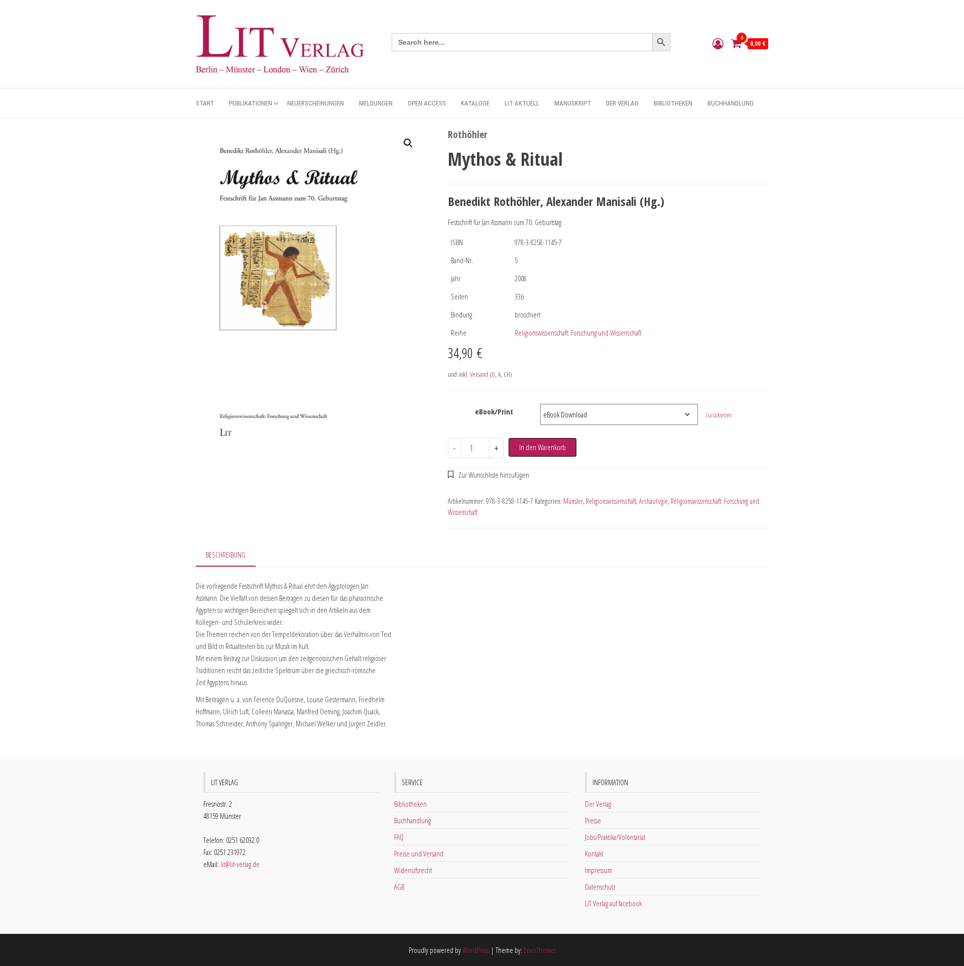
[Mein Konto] (718, 43)
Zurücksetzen (718, 415)
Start (205, 103)
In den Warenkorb (542, 447)
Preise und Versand (418, 853)
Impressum (598, 870)
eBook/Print (494, 411)
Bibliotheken (673, 103)
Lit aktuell (522, 103)
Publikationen (250, 103)
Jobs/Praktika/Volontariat (615, 837)
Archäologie (653, 501)
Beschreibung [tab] (226, 555)
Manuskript (572, 103)
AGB (399, 887)
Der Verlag (622, 103)
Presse (593, 820)
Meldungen (376, 103)
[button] (408, 143)
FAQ (399, 837)
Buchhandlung (730, 103)
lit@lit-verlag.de (240, 864)
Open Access (427, 103)
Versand (479, 374)
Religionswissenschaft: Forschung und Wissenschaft (578, 333)
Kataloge (475, 103)
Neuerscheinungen (315, 103)
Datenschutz (600, 887)
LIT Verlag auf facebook (613, 903)
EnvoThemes (540, 950)
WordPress (475, 950)
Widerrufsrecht (413, 870)
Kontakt (594, 853)
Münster (573, 501)
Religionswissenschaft (611, 501)
